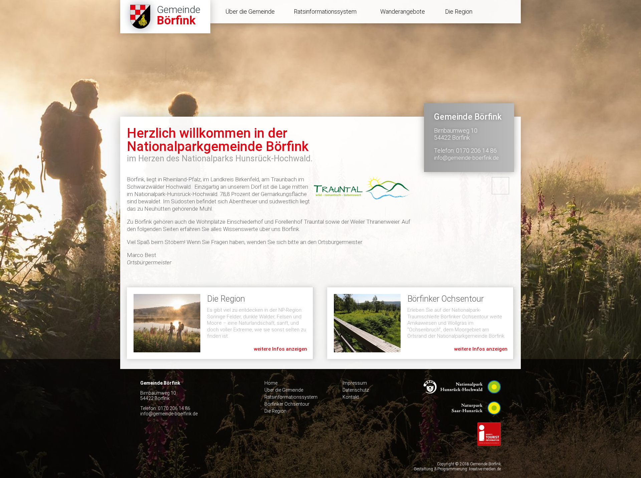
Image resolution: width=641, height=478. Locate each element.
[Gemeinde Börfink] (165, 16)
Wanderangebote (402, 11)
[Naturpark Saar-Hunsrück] (476, 419)
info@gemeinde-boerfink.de (466, 158)
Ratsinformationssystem (325, 11)
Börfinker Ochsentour (420, 323)
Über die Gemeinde (250, 11)
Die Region (458, 11)
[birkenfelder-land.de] (489, 450)
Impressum (355, 383)
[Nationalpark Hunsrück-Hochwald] (462, 398)
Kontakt (351, 397)
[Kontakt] (500, 185)
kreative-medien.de (485, 469)
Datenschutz (356, 390)
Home (270, 383)
